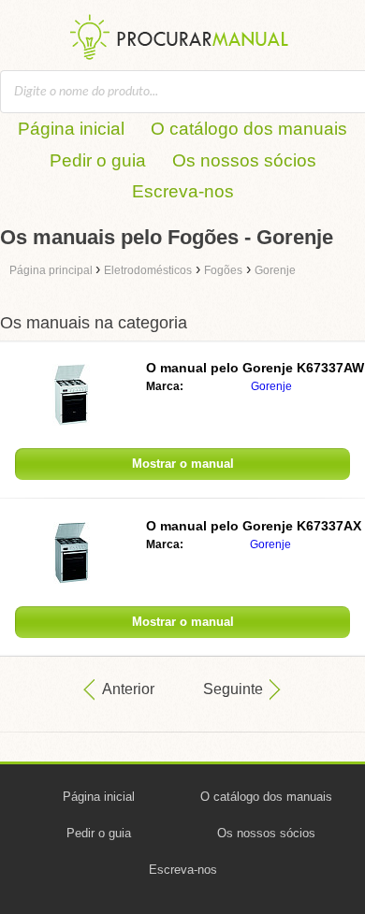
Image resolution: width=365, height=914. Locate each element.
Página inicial (71, 128)
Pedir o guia (98, 160)
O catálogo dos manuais (249, 128)
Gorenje (271, 386)
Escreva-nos (183, 191)
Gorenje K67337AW (255, 367)
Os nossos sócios (244, 160)
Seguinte (233, 689)
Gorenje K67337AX (253, 525)
